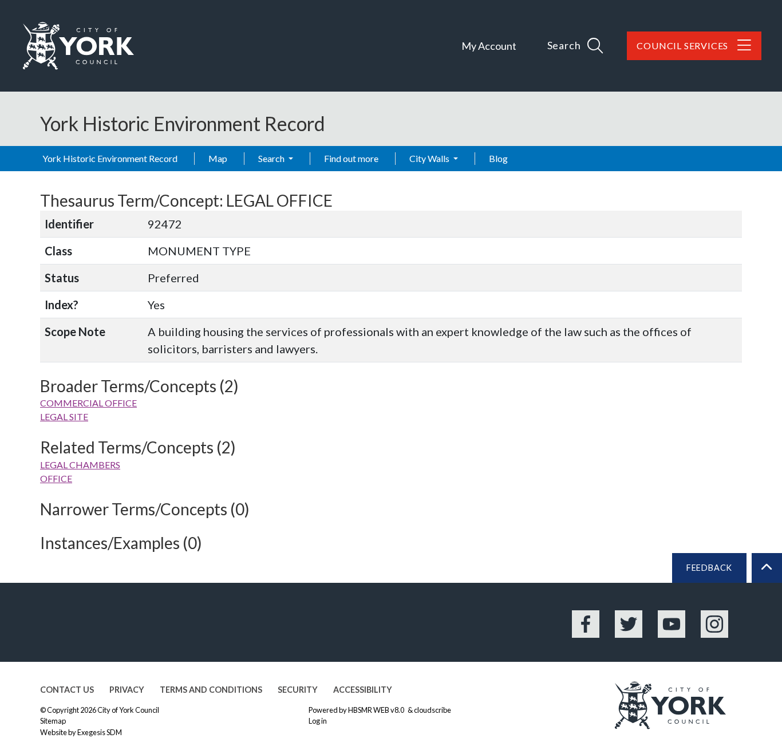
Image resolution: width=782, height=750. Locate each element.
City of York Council (128, 710)
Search (272, 158)
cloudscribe (432, 710)
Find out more (351, 158)
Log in (318, 720)
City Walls (430, 158)
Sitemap (53, 720)
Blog (498, 158)
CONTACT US (67, 689)
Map (217, 158)
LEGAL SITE (64, 416)
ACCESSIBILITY (362, 689)
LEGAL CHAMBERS (80, 464)
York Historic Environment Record (109, 158)
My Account (488, 46)
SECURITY (298, 689)
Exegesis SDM (99, 732)
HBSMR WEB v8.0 (376, 710)
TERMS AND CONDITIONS (211, 689)
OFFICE (56, 478)
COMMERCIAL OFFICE (88, 402)
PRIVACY (126, 689)
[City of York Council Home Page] (78, 46)
